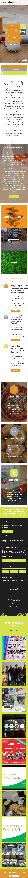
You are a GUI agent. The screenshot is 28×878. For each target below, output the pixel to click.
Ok (10, 875)
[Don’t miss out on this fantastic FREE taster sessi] (14, 829)
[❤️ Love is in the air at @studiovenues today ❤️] (14, 855)
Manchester (14, 525)
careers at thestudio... (6, 580)
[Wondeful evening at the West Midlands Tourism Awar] (14, 726)
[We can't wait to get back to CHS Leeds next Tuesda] (14, 751)
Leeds (21, 525)
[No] (26, 873)
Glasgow (6, 527)
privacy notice (8, 581)
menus (16, 413)
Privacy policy (15, 875)
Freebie (14, 560)
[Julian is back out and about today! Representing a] (14, 700)
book (7, 531)
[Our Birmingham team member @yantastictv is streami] (14, 648)
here (17, 502)
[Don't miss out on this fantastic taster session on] (14, 777)
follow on (22, 554)
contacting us (17, 455)
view (12, 44)
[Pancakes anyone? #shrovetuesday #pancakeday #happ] (14, 803)
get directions (23, 28)
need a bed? (22, 34)
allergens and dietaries (16, 581)
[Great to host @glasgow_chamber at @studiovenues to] (14, 674)
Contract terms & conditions (17, 580)
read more (15, 310)
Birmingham (6, 525)
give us (14, 196)
